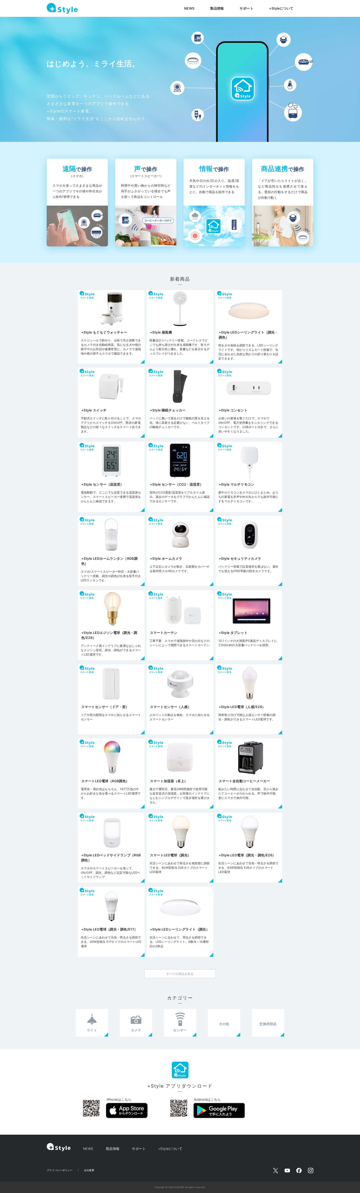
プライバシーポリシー (59, 1170)
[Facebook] (299, 1170)
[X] (275, 1170)
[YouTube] (287, 1170)
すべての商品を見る (180, 974)
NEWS (189, 8)
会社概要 (89, 1170)
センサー (180, 1030)
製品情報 (217, 8)
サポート (246, 8)
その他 (224, 1024)
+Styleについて (281, 8)
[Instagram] (310, 1170)
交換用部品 (267, 1024)
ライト (92, 1030)
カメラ (136, 1030)
